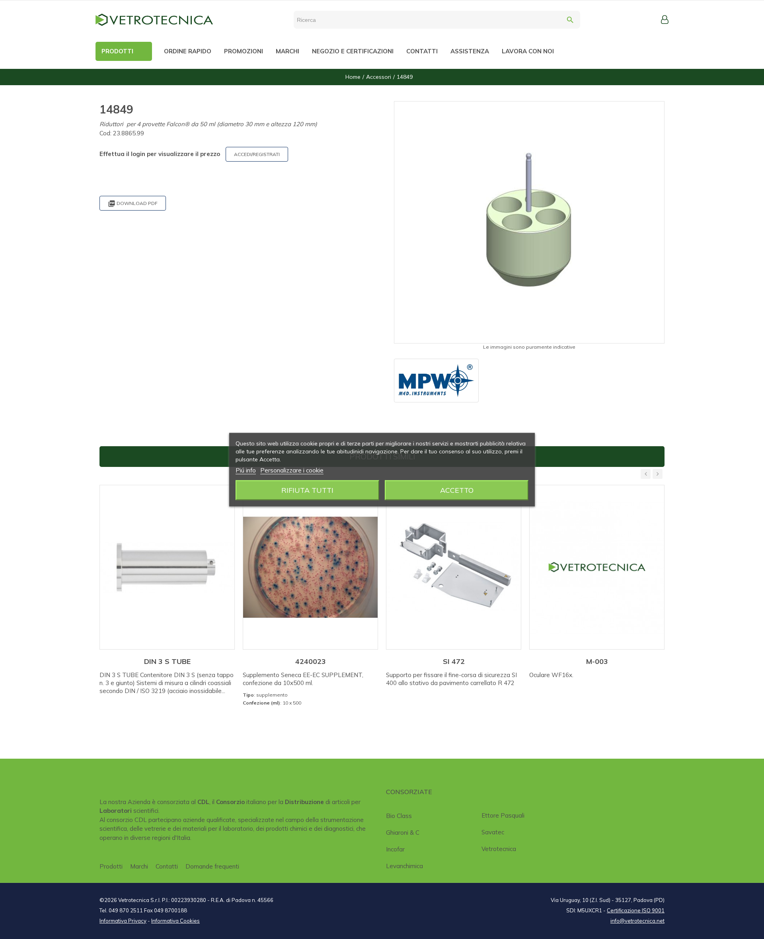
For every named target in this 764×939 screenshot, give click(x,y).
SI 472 (454, 661)
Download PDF (133, 203)
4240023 (310, 661)
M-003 (597, 661)
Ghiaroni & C (402, 832)
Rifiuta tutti (307, 489)
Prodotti (111, 866)
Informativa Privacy (122, 921)
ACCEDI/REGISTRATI (257, 154)
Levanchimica (404, 866)
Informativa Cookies (175, 921)
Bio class (399, 816)
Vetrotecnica (498, 849)
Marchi (139, 866)
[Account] (664, 19)
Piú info (246, 470)
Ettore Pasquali (502, 815)
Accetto (457, 489)
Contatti (167, 866)
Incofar (395, 849)
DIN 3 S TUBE (167, 661)
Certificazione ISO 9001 (636, 910)
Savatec (492, 832)
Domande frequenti (212, 866)
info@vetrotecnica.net (637, 921)
